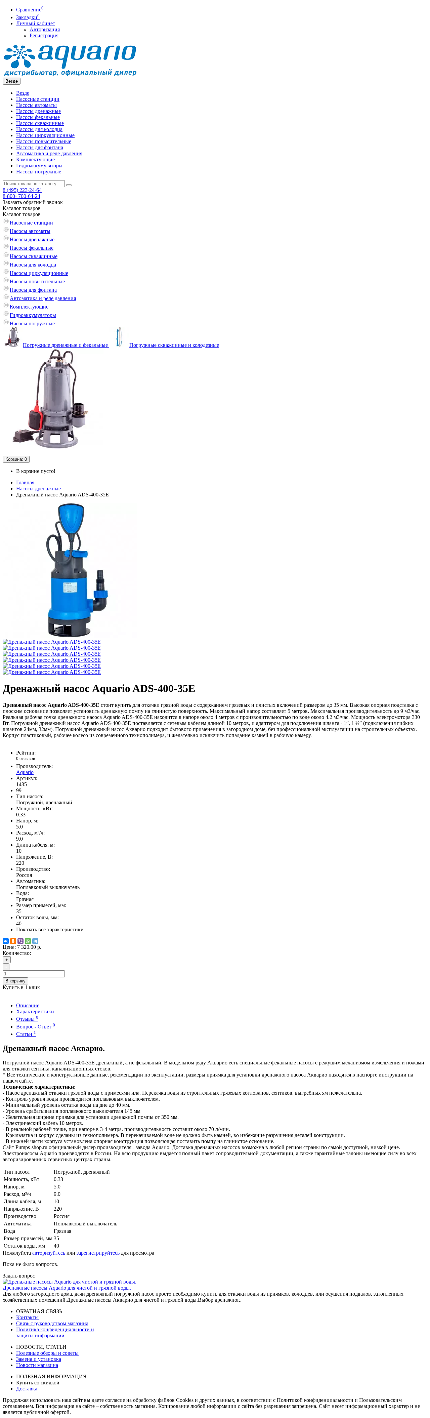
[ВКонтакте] (6, 941)
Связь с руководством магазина (52, 1323)
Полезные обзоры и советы (47, 1353)
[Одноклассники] (13, 941)
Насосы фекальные (38, 117)
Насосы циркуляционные (45, 135)
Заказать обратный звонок (33, 202)
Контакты (27, 1317)
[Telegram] (35, 941)
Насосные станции (37, 99)
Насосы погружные (38, 171)
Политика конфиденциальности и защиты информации (55, 1332)
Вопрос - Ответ (35, 1026)
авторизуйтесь (48, 1253)
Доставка (26, 1388)
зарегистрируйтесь (98, 1253)
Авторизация (45, 29)
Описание (27, 1005)
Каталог (22, 214)
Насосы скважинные (40, 123)
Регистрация (44, 35)
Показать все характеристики (50, 929)
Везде (22, 93)
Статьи (26, 1034)
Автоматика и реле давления (49, 153)
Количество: (17, 953)
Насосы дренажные (38, 111)
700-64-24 (21, 196)
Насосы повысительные (43, 141)
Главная (25, 482)
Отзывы (27, 1019)
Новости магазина (37, 1365)
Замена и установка (38, 1359)
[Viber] (20, 941)
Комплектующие (35, 159)
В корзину (15, 980)
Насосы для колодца (39, 129)
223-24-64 (22, 190)
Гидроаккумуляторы (39, 165)
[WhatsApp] (28, 941)
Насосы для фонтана (39, 147)
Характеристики (35, 1011)
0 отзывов (25, 758)
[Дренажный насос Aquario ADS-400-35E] (70, 636)
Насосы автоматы (36, 105)
